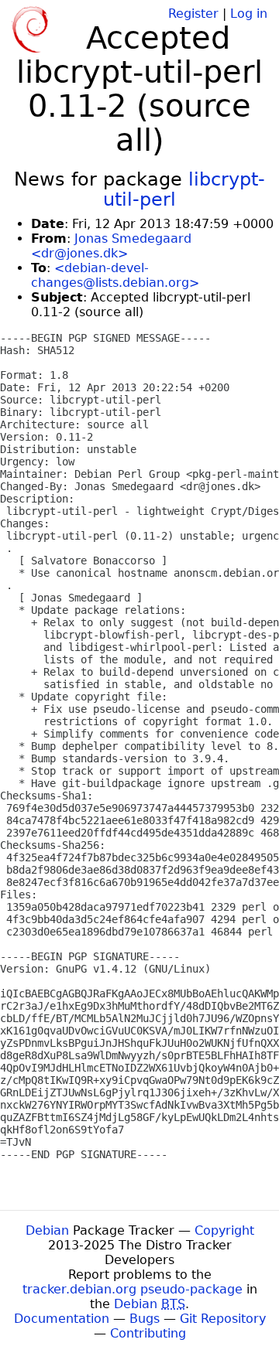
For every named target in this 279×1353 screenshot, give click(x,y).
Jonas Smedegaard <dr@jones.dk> (111, 246)
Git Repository (223, 1318)
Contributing (148, 1333)
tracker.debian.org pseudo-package (132, 1289)
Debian (47, 1230)
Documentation (61, 1318)
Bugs (144, 1318)
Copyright (224, 1230)
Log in (248, 13)
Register (193, 13)
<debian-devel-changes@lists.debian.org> (115, 275)
